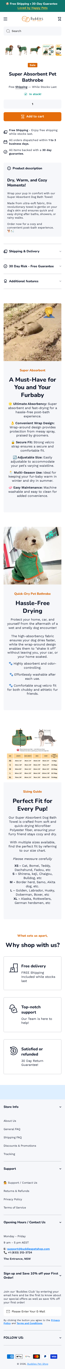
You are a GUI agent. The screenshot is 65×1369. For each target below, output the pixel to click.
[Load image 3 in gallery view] (35, 50)
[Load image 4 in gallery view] (48, 50)
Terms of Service (15, 1207)
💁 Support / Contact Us (20, 1182)
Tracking (9, 1154)
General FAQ (12, 1129)
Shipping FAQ (13, 1137)
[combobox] (32, 31)
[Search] (7, 31)
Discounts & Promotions (20, 1145)
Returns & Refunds (16, 1191)
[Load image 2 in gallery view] (22, 50)
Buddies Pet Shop (37, 1364)
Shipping (21, 87)
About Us (10, 1120)
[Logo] (32, 19)
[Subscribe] (56, 1311)
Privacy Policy (13, 1199)
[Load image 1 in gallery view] (9, 50)
